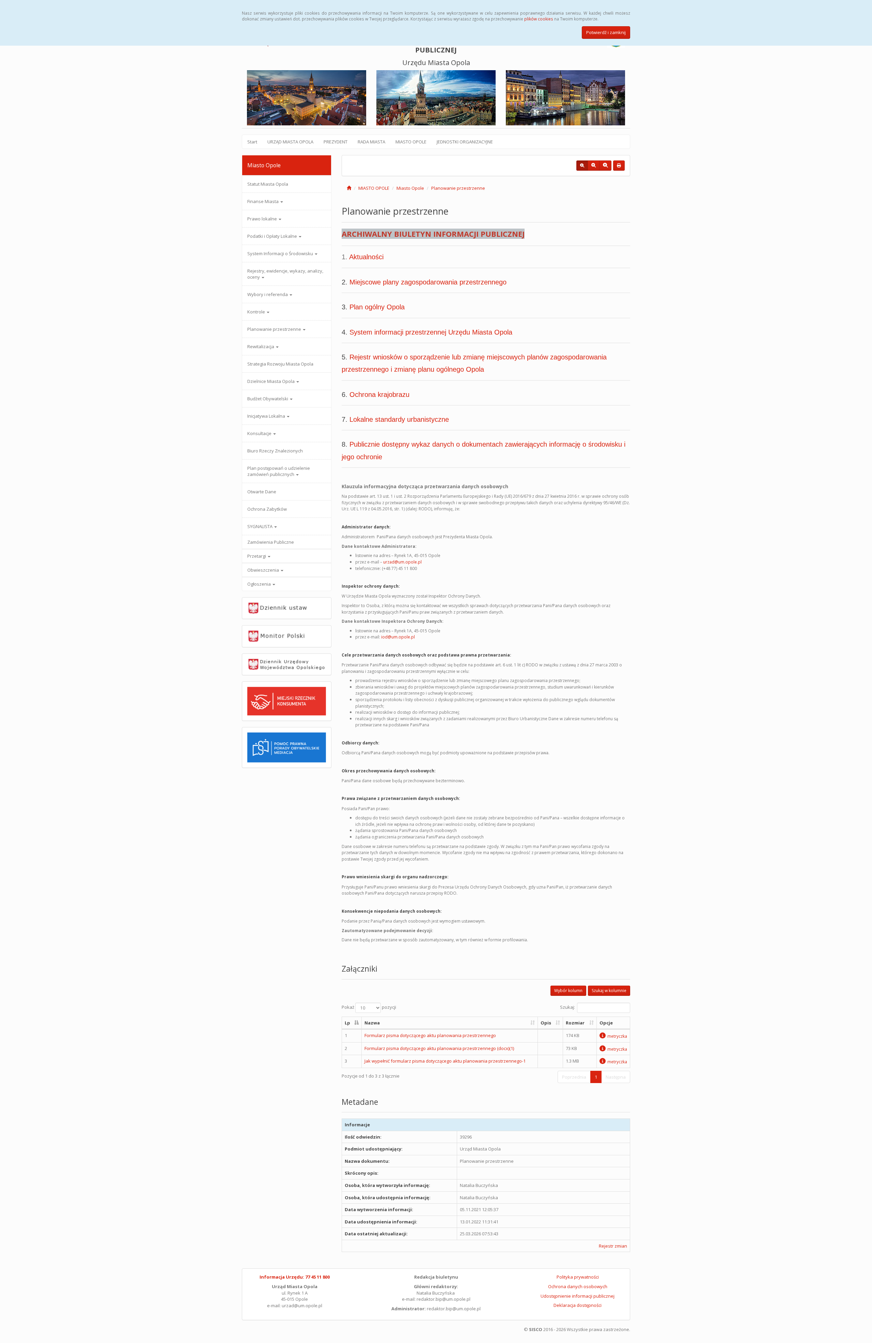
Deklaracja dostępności (578, 1305)
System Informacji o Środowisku (280, 253)
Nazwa (372, 1023)
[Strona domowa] (349, 188)
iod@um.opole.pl (398, 637)
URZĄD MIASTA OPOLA (290, 142)
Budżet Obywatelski (268, 399)
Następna (616, 1077)
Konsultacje (259, 433)
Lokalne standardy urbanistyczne (399, 419)
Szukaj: (567, 1007)
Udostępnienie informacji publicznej (577, 1296)
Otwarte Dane (261, 492)
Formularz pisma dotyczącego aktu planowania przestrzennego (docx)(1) (439, 1048)
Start (252, 142)
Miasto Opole (410, 188)
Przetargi (257, 556)
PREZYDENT (335, 142)
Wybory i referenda (268, 294)
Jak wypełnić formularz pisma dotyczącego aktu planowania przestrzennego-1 (445, 1061)
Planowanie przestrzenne (274, 329)
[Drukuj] (619, 165)
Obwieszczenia (263, 570)
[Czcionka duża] (605, 165)
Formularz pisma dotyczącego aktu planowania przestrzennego (430, 1035)
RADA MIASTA (371, 142)
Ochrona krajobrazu (379, 394)
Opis (546, 1023)
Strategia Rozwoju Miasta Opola (280, 364)
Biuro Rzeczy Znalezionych (275, 451)
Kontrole (256, 312)
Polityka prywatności (578, 1277)
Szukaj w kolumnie (609, 990)
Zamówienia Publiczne (270, 542)
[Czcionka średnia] (594, 165)
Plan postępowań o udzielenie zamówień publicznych (278, 471)
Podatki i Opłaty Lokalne (272, 236)
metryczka (617, 1036)
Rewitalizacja (261, 346)
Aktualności (366, 257)
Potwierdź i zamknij (606, 32)
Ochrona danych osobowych (577, 1286)
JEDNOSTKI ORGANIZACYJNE (465, 142)
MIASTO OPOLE (410, 142)
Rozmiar (575, 1023)
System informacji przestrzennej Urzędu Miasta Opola (430, 332)
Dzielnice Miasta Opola (271, 381)
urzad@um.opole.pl (402, 562)
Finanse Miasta (263, 201)
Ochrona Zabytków (267, 509)
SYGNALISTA (260, 526)
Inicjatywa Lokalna (266, 416)
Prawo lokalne (262, 219)
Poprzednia (574, 1077)
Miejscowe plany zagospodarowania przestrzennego (428, 282)
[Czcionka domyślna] (582, 165)
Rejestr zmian (613, 1246)
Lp (347, 1023)
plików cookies (538, 18)
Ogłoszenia (259, 584)
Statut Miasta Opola (267, 184)
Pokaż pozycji (369, 1007)
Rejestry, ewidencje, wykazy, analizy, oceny (285, 274)
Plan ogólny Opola (377, 307)
